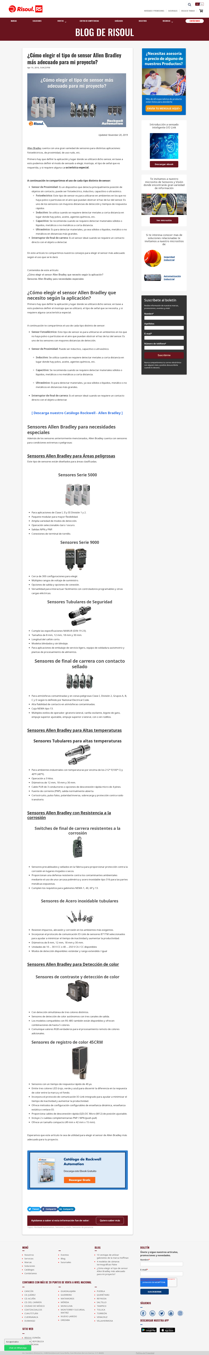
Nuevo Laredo (69, 1316)
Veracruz (102, 1317)
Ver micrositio (164, 220)
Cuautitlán (31, 1313)
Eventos (65, 1254)
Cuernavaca (31, 1317)
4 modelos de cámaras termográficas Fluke (108, 1263)
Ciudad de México (34, 1305)
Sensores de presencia (82, 1227)
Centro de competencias (89, 21)
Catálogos (119, 21)
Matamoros (67, 1298)
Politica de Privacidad (145, 1353)
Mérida (65, 1302)
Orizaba (65, 1320)
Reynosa (101, 1298)
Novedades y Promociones (154, 11)
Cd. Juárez (30, 1294)
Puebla (101, 1291)
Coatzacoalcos (33, 1309)
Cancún (28, 1291)
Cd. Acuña (30, 1298)
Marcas (14, 21)
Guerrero (66, 1294)
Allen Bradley (34, 148)
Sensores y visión (63, 1227)
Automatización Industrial (172, 277)
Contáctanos (195, 21)
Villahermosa (105, 1320)
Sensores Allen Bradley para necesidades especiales (55, 278)
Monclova (67, 1305)
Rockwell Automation (44, 1227)
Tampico (101, 1305)
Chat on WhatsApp (18, 1347)
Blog (63, 1258)
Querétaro (103, 1294)
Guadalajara (68, 1291)
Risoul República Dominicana (34, 1343)
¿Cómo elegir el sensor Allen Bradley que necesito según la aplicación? (65, 274)
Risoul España (32, 1337)
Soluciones (37, 21)
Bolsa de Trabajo (188, 11)
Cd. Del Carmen (33, 1302)
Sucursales (172, 11)
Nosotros (143, 21)
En (202, 4)
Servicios (28, 1258)
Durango (29, 1320)
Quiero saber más (110, 1220)
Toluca (101, 1309)
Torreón (102, 1313)
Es (197, 4)
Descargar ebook (164, 164)
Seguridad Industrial (169, 258)
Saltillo (101, 1302)
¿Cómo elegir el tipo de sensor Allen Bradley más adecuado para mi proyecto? (112, 1271)
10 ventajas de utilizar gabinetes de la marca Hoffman (113, 1256)
